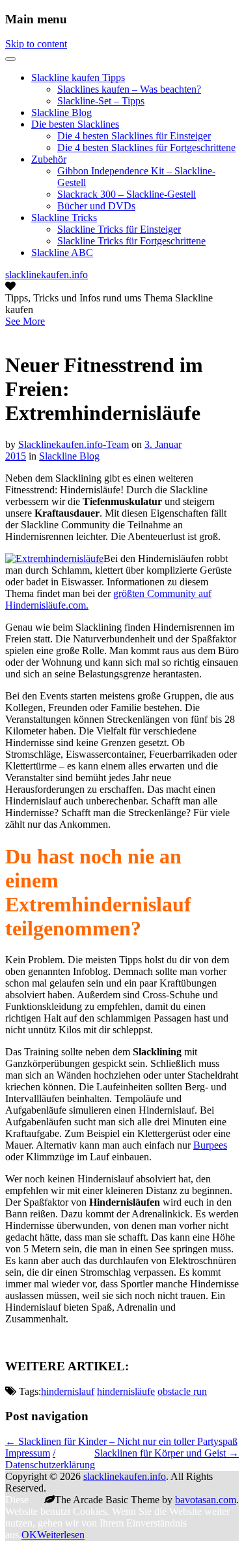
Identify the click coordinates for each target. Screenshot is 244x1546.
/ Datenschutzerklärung (50, 1458)
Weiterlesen (61, 1534)
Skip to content (36, 43)
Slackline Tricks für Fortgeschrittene (131, 240)
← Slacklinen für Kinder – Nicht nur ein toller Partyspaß (121, 1441)
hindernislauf (67, 1391)
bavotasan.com (205, 1499)
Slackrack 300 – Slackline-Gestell (126, 194)
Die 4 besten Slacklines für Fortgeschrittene (146, 147)
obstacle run (182, 1391)
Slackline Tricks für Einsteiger (119, 229)
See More (25, 321)
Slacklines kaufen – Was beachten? (129, 89)
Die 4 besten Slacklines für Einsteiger (134, 135)
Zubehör (48, 159)
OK (29, 1534)
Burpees (210, 1145)
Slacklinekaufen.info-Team (73, 444)
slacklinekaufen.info (46, 274)
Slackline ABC (62, 252)
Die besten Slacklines (75, 124)
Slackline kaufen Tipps (78, 77)
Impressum (27, 1452)
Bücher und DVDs (96, 205)
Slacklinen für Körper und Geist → (166, 1452)
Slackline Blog (61, 112)
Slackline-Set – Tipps (100, 100)
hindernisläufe (126, 1391)
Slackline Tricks (64, 217)
